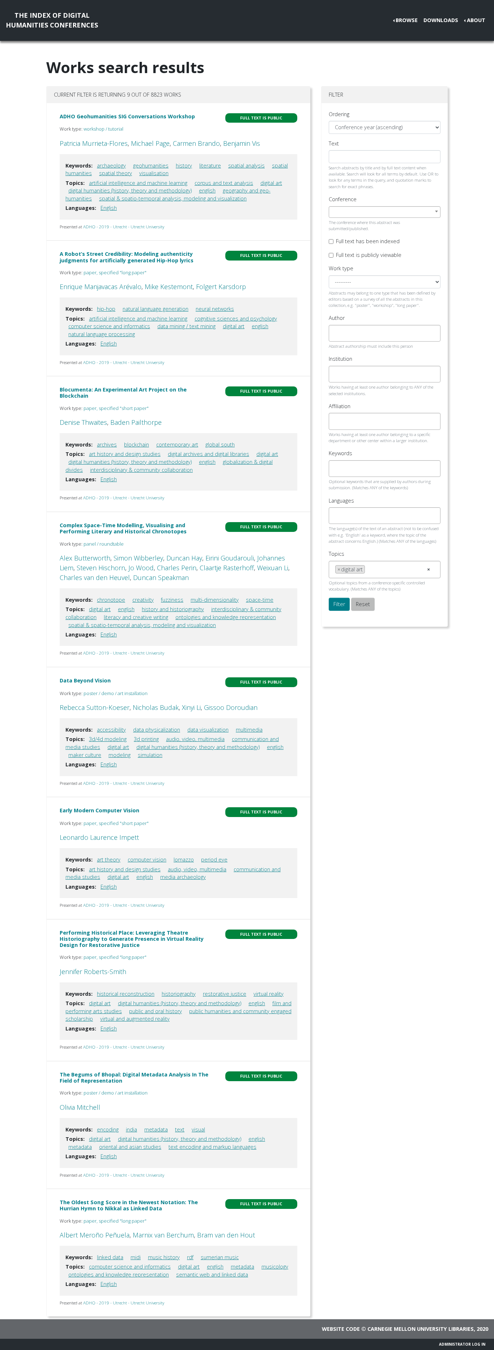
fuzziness (172, 599)
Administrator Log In (462, 1344)
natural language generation (155, 308)
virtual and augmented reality (135, 1018)
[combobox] (384, 212)
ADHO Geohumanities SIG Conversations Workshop (127, 116)
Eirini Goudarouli (229, 558)
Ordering (339, 114)
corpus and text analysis (224, 182)
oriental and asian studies (130, 1146)
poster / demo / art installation (116, 693)
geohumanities (151, 165)
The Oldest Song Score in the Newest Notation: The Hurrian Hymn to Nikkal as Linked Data (129, 1205)
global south (220, 444)
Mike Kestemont (169, 286)
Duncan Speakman (161, 577)
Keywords (340, 453)
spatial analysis (246, 165)
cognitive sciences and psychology (236, 318)
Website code (341, 1328)
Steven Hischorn (101, 567)
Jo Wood (141, 567)
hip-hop (106, 308)
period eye (214, 859)
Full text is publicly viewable (368, 254)
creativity (143, 599)
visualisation (154, 173)
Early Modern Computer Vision (99, 810)
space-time (259, 599)
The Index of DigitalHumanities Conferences (52, 20)
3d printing (146, 739)
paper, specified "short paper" (116, 408)
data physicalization (156, 729)
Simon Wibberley (138, 558)
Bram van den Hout (226, 1235)
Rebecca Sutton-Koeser (94, 707)
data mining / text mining (186, 326)
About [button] (476, 20)
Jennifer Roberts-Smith (93, 971)
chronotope (111, 599)
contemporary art (177, 444)
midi (136, 1257)
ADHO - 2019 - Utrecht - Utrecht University (123, 226)
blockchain (136, 444)
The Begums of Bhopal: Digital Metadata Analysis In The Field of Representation (134, 1077)
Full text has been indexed (368, 241)
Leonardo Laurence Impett (99, 837)
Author (337, 317)
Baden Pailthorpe (136, 422)
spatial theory (115, 173)
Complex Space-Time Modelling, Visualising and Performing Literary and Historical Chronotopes (123, 528)
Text (334, 143)
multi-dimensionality (215, 599)
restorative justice (224, 993)
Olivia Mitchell (80, 1107)
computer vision (147, 859)
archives (107, 444)
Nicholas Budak (156, 707)
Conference (343, 199)
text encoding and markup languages (212, 1146)
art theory (108, 859)
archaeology (111, 165)
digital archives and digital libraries (208, 453)
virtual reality (269, 993)
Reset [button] (363, 604)
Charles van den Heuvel (95, 577)
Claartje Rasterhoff (227, 567)
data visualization (208, 729)
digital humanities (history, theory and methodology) (130, 190)
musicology (274, 1266)
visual (198, 1129)
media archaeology (183, 876)
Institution (340, 358)
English (109, 207)
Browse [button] (407, 20)
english (207, 190)
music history (164, 1257)
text (179, 1129)
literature (210, 165)
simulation (150, 755)
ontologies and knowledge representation (225, 617)
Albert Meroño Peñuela (94, 1235)
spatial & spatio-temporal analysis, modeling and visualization (173, 198)
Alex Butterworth (85, 558)
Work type (341, 268)
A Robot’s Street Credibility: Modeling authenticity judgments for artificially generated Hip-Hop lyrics (126, 256)
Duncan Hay (184, 558)
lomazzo (184, 859)
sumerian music (220, 1257)
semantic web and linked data (212, 1274)
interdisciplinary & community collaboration (141, 469)
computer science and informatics (109, 326)
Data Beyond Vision (85, 680)
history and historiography (173, 609)
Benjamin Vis (241, 143)
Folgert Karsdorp (221, 286)
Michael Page (150, 143)
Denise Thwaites (83, 422)
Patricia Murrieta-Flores (94, 143)
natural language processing (101, 334)
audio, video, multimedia (195, 739)
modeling (119, 755)
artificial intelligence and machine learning (138, 182)
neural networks (215, 308)
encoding (108, 1129)
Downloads (440, 20)
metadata (156, 1129)
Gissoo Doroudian (230, 707)
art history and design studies (125, 453)
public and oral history (155, 1011)
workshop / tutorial (103, 129)
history (184, 165)
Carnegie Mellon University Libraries (420, 1328)
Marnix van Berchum (163, 1235)
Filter (339, 604)
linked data (110, 1257)
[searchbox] (337, 333)
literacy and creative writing (136, 617)
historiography (179, 993)
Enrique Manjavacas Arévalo (100, 286)
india (131, 1129)
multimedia (249, 729)
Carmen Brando (196, 143)
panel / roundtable (104, 544)
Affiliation (339, 406)
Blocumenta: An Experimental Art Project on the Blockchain (123, 392)
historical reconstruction (125, 993)
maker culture (84, 755)
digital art (271, 182)
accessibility (111, 729)
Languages (341, 500)
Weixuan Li (272, 567)
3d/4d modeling (108, 739)
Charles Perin (176, 567)
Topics (336, 553)
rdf (190, 1257)
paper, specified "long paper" (115, 272)
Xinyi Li (191, 707)
